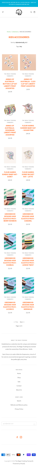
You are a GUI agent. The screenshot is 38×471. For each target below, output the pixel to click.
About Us (19, 390)
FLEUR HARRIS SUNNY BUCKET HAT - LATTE (28, 174)
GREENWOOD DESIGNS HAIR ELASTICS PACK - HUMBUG (10, 261)
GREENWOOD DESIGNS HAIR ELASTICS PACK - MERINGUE (28, 305)
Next (21, 322)
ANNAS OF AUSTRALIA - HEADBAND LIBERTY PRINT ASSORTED (10, 130)
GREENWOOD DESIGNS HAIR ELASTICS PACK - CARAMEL (28, 217)
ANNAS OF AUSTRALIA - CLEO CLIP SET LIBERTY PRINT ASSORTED (28, 82)
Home (9, 32)
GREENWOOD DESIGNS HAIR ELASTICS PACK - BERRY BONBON (10, 217)
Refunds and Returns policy (19, 405)
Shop (19, 378)
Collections (15, 32)
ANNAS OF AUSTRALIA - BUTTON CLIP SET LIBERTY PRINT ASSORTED (10, 83)
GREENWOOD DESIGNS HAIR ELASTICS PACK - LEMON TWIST (28, 261)
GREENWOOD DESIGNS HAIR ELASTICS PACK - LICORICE (10, 305)
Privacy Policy (19, 409)
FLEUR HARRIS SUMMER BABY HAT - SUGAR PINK (28, 127)
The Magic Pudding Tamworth (24, 461)
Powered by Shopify (19, 464)
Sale (19, 382)
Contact (19, 386)
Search (19, 401)
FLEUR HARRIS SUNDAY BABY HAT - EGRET (10, 174)
